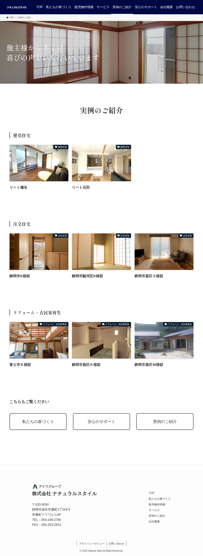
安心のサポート (101, 421)
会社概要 (154, 521)
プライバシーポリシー (92, 543)
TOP (151, 493)
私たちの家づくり (38, 421)
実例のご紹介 (165, 421)
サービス (154, 510)
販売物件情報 (157, 504)
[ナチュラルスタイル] (16, 7)
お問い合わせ (116, 543)
